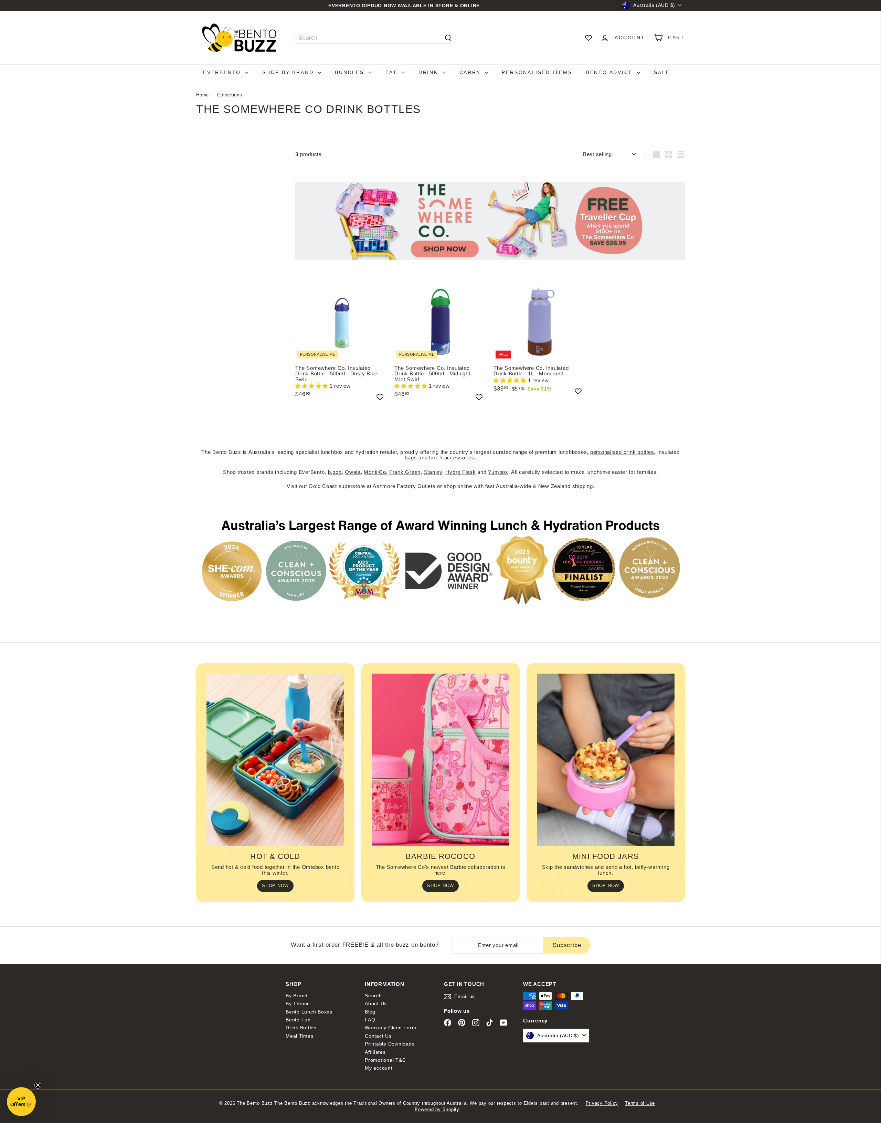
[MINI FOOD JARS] (606, 760)
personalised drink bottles (622, 452)
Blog (370, 1012)
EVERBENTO (223, 72)
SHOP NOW (275, 885)
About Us (376, 1003)
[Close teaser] (37, 1085)
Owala (353, 472)
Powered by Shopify (437, 1109)
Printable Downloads (389, 1044)
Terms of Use (640, 1103)
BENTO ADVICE (610, 72)
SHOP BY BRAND (289, 72)
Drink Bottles (301, 1027)
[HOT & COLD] (275, 760)
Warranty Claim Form (390, 1027)
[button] (312, 386)
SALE (662, 72)
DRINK (429, 72)
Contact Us (378, 1036)
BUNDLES (350, 72)
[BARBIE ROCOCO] (440, 760)
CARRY (471, 72)
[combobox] (374, 38)
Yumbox (498, 472)
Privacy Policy (602, 1103)
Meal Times (300, 1036)
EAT (392, 72)
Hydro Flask (460, 472)
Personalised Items (537, 72)
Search (373, 995)
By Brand (297, 995)
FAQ (370, 1019)
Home (203, 94)
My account (379, 1068)
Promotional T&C (385, 1060)
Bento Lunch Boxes (309, 1012)
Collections (230, 94)
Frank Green (405, 472)
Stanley (433, 472)
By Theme (298, 1003)
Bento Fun (298, 1019)
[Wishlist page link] (588, 37)
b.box (335, 472)
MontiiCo (375, 472)
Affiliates (375, 1052)
